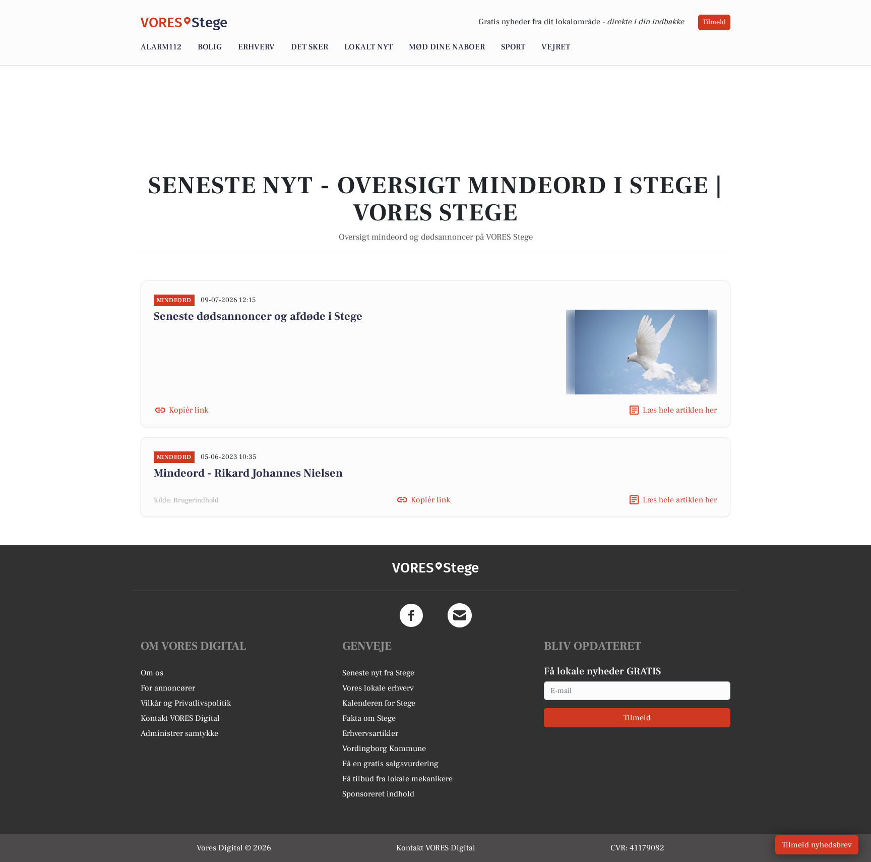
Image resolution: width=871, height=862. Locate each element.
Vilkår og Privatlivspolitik (186, 703)
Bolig (210, 47)
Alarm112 (161, 47)
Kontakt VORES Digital (180, 718)
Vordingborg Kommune (384, 748)
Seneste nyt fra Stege (378, 673)
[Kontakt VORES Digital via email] (460, 615)
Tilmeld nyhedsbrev (817, 845)
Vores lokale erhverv (378, 688)
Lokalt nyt (368, 47)
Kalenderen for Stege (378, 703)
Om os (152, 673)
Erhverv (256, 47)
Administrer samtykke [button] (179, 733)
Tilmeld (714, 22)
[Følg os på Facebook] (411, 615)
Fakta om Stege (369, 718)
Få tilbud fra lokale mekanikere (397, 779)
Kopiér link (188, 410)
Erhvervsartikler (370, 733)
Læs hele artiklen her (680, 410)
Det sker (309, 47)
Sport (513, 47)
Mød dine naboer (447, 47)
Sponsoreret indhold (378, 794)
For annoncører (168, 688)
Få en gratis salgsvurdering (390, 764)
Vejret (555, 47)
